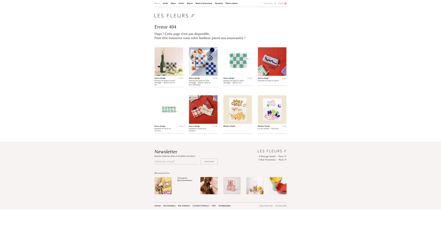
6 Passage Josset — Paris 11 (273, 156)
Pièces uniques (232, 3)
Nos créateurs (184, 206)
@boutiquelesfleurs (162, 173)
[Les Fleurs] (174, 15)
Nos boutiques (169, 206)
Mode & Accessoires (204, 3)
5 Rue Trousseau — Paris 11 (273, 159)
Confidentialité (224, 206)
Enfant (181, 3)
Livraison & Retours (201, 206)
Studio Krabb (268, 206)
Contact (157, 206)
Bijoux (173, 3)
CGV (214, 206)
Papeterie (219, 3)
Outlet (165, 3)
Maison (190, 3)
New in (157, 3)
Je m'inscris (209, 162)
